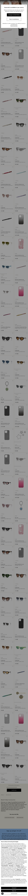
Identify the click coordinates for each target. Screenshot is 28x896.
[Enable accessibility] (2, 893)
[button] (25, 5)
